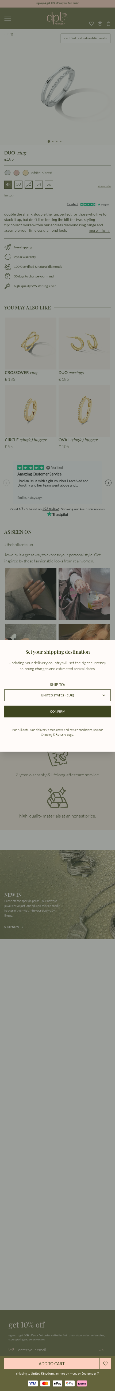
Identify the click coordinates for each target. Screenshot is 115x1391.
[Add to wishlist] (105, 1363)
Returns (61, 735)
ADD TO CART (52, 1363)
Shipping (46, 735)
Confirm (57, 711)
